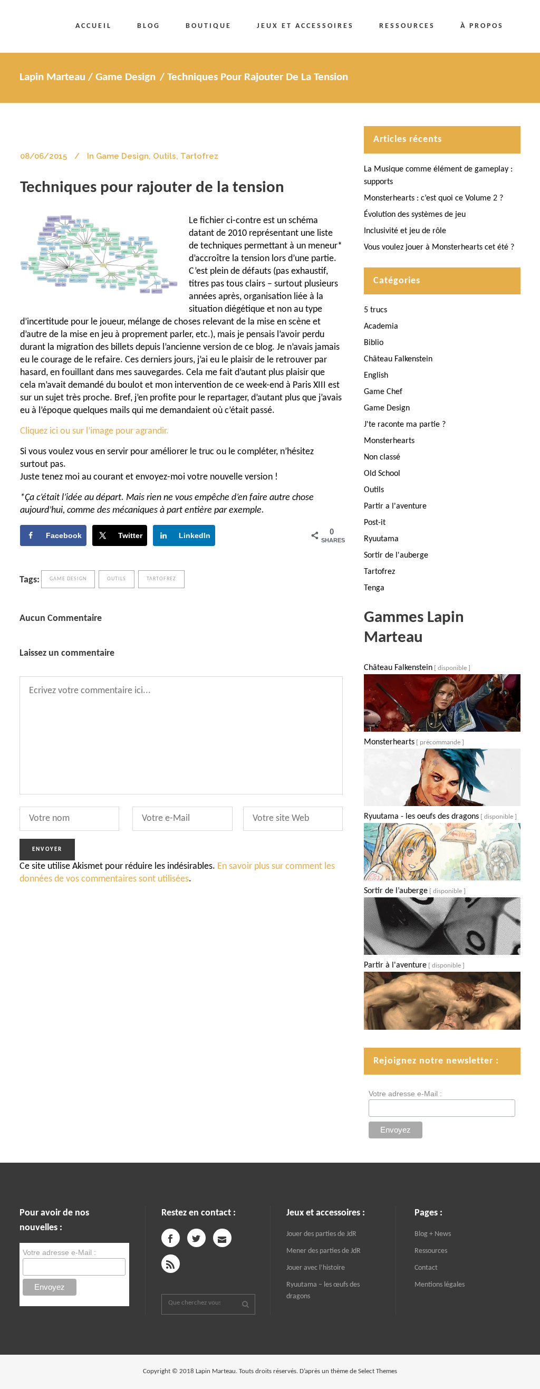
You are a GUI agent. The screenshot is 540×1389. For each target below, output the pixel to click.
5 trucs (375, 310)
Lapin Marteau (52, 77)
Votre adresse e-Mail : (405, 1093)
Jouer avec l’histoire (315, 1268)
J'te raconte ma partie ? (405, 424)
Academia (381, 326)
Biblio (373, 343)
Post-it (374, 523)
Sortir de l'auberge (396, 555)
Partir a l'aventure (395, 506)
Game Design (125, 77)
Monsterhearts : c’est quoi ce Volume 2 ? (433, 198)
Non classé (382, 457)
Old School (382, 474)
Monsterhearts (389, 441)
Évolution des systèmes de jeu (415, 214)
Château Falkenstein (398, 359)
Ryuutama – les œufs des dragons (323, 1290)
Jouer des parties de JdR (321, 1234)
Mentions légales (439, 1285)
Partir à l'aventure (395, 965)
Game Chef (383, 392)
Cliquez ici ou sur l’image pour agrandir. (94, 431)
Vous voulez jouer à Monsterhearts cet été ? (439, 247)
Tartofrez (199, 156)
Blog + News (432, 1234)
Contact (426, 1268)
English (376, 375)
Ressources (430, 1251)
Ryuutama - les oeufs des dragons (421, 816)
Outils (164, 156)
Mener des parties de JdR (323, 1251)
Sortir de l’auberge (396, 891)
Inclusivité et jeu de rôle (405, 231)
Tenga (374, 588)
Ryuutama (381, 539)
